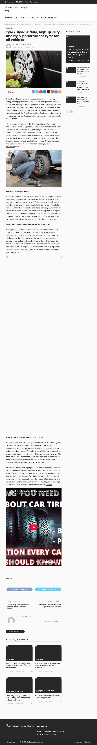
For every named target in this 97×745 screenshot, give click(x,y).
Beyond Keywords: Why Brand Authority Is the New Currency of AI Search (18, 665)
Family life (24, 18)
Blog (26, 2)
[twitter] (84, 2)
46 (61, 701)
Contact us (34, 2)
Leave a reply (14, 631)
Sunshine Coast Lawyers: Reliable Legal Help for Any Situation (50, 606)
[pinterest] (87, 2)
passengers (10, 147)
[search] (89, 18)
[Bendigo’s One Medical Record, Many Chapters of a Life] (48, 685)
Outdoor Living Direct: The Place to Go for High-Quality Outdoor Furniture (17, 607)
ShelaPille (16, 45)
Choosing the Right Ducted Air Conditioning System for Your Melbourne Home (18, 697)
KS (11, 579)
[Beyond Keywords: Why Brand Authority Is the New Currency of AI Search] (19, 653)
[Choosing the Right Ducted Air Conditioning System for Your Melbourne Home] (19, 685)
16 (32, 671)
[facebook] (80, 2)
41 (32, 703)
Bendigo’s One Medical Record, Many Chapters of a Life (47, 696)
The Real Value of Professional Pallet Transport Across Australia (47, 665)
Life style (35, 18)
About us (87, 742)
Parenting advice (49, 18)
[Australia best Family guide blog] (20, 726)
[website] (17, 621)
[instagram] (90, 2)
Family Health (11, 18)
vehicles (49, 485)
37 (61, 671)
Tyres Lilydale (11, 196)
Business (10, 28)
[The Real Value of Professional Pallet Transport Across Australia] (48, 653)
